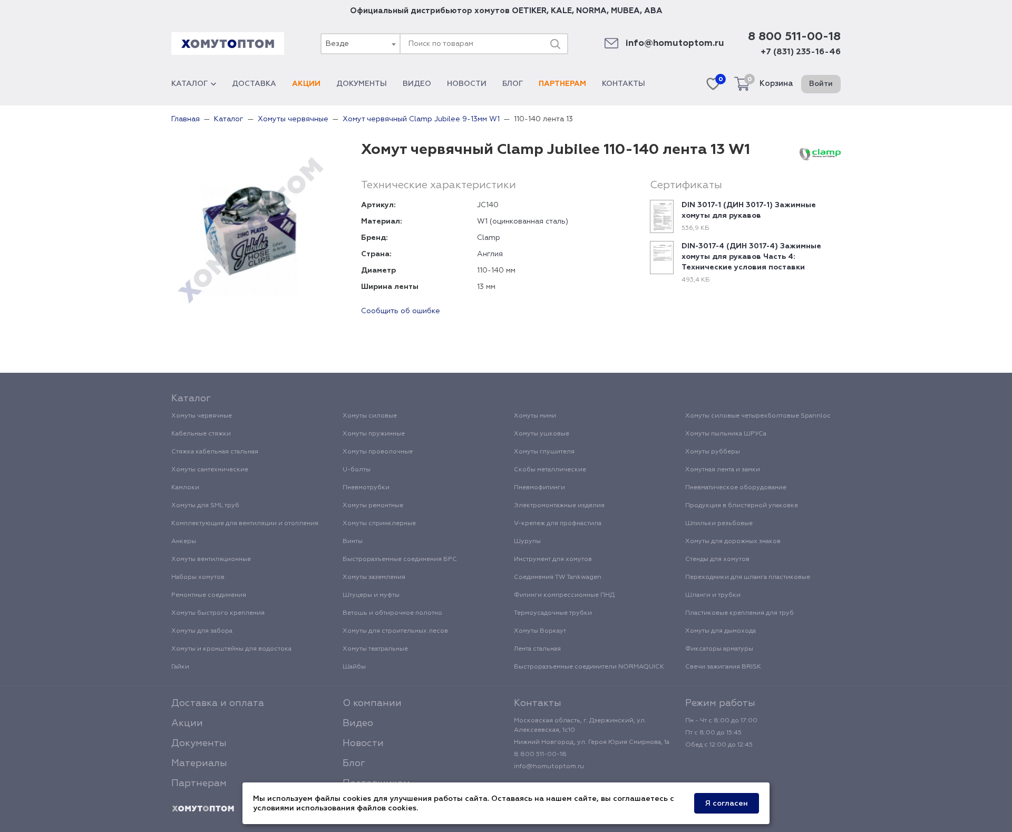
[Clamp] (820, 154)
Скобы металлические (550, 470)
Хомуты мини (535, 416)
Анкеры (183, 541)
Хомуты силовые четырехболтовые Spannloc (758, 416)
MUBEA (625, 11)
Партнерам (562, 84)
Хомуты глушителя (544, 452)
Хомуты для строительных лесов (395, 631)
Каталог (189, 84)
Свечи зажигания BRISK (723, 667)
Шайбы (354, 667)
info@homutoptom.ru (675, 43)
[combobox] (360, 43)
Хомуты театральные (375, 649)
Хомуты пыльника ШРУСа (725, 434)
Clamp (488, 237)
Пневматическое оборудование (735, 488)
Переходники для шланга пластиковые (747, 577)
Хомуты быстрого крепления (218, 613)
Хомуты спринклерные (379, 523)
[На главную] (203, 809)
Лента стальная (537, 649)
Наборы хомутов (198, 577)
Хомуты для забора (201, 631)
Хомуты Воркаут (540, 631)
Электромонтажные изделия (559, 505)
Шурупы (527, 541)
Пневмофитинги (539, 488)
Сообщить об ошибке (400, 311)
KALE (561, 11)
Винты (353, 541)
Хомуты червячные (201, 416)
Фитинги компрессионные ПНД (564, 595)
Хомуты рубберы (712, 452)
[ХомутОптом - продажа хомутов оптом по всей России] (227, 43)
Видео (417, 84)
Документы (361, 84)
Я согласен (726, 803)
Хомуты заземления (374, 577)
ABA (653, 11)
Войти (821, 84)
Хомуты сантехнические (209, 470)
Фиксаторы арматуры (719, 649)
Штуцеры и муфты (371, 595)
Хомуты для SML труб (205, 505)
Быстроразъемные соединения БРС (400, 559)
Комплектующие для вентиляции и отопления (244, 523)
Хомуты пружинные (374, 434)
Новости (466, 84)
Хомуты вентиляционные (211, 559)
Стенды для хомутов (717, 559)
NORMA (591, 11)
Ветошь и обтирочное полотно (392, 613)
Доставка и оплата (217, 703)
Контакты (623, 84)
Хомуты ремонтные (373, 505)
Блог (512, 84)
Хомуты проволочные (378, 452)
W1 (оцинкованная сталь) (522, 221)
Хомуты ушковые (541, 434)
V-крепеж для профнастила (557, 523)
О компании (372, 703)
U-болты (357, 470)
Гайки (180, 667)
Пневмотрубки (366, 488)
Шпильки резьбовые (719, 523)
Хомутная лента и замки (722, 470)
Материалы (199, 763)
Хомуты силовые (370, 416)
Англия (490, 254)
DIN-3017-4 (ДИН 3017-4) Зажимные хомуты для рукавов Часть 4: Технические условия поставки (751, 257)
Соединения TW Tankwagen (557, 577)
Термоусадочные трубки (553, 613)
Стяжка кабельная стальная (214, 452)
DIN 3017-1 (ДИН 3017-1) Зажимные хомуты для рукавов (749, 210)
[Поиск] (555, 43)
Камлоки (185, 488)
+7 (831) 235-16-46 (801, 52)
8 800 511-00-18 (794, 37)
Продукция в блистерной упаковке (741, 505)
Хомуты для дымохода (720, 631)
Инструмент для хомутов (553, 559)
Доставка (254, 84)
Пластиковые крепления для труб (739, 613)
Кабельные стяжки (201, 434)
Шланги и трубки (713, 595)
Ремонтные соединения (208, 595)
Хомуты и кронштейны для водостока (231, 649)
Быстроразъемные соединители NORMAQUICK (589, 667)
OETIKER (529, 11)
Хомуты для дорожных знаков (733, 541)
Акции (306, 84)
